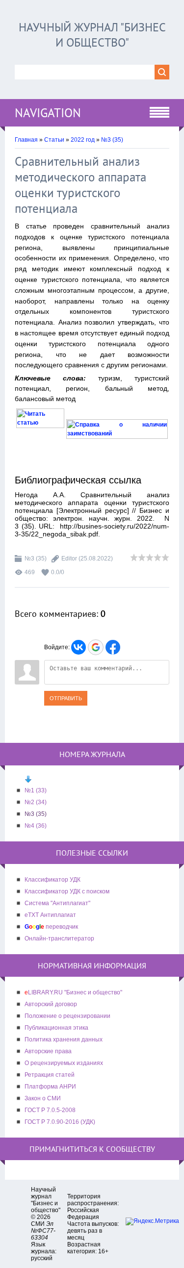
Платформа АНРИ (50, 1086)
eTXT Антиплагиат (50, 915)
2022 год (83, 139)
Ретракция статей (50, 1074)
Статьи (54, 139)
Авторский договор (51, 1004)
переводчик (51, 926)
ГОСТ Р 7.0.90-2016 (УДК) (60, 1121)
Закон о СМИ (43, 1098)
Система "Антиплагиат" (57, 903)
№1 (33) (36, 790)
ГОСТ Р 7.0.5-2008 (50, 1110)
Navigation (48, 113)
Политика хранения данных (64, 1039)
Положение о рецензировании (67, 1016)
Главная (26, 139)
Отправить (66, 698)
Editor (69, 558)
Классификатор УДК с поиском (67, 891)
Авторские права (48, 1051)
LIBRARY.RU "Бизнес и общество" (73, 992)
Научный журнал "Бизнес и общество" (92, 35)
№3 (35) (112, 139)
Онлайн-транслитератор (59, 938)
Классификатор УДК (52, 879)
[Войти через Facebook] (112, 647)
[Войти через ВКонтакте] (78, 647)
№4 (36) (36, 825)
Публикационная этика (56, 1027)
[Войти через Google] (96, 647)
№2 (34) (36, 802)
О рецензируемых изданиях (64, 1063)
